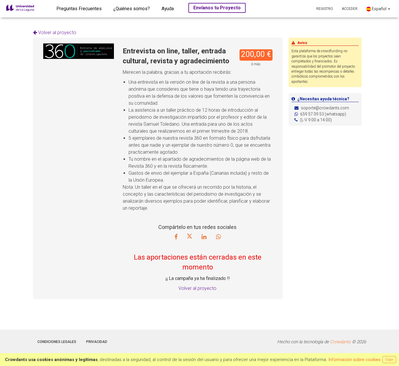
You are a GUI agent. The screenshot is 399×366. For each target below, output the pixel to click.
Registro (324, 9)
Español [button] (379, 8)
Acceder (350, 9)
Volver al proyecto (56, 32)
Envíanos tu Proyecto (217, 7)
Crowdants (340, 341)
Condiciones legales (56, 342)
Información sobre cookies (354, 359)
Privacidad (96, 342)
